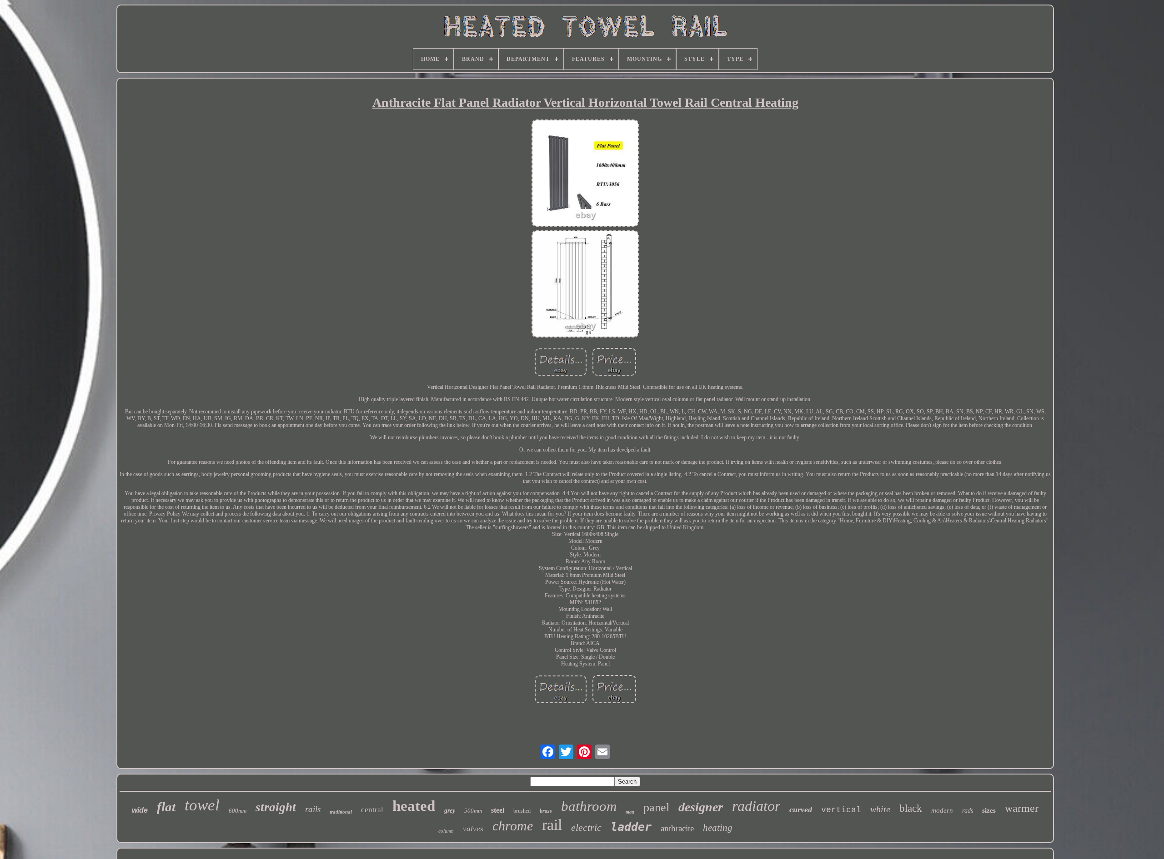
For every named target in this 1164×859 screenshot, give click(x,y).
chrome (512, 825)
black (910, 808)
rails (313, 809)
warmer (1022, 808)
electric (586, 827)
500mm (473, 810)
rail (552, 824)
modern (942, 810)
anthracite (677, 828)
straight (276, 807)
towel (202, 805)
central (372, 809)
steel (497, 810)
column (446, 831)
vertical (841, 809)
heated (413, 806)
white (880, 809)
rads (967, 810)
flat (166, 806)
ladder (631, 827)
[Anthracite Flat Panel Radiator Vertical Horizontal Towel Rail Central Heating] (585, 174)
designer (700, 807)
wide (140, 810)
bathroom (589, 806)
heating (718, 827)
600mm (237, 810)
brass (546, 811)
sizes (989, 810)
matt (630, 811)
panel (656, 807)
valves (473, 828)
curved (800, 809)
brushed (522, 811)
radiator (756, 806)
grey (449, 810)
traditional (341, 811)
